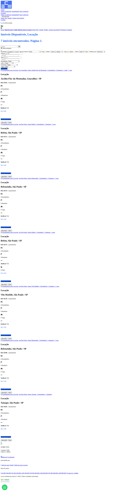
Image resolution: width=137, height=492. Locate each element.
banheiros (3, 65)
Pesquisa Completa (66, 30)
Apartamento (15, 11)
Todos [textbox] (43, 51)
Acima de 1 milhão (72, 473)
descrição (4, 122)
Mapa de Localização (8, 457)
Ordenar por (92, 51)
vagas (2, 66)
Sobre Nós (4, 18)
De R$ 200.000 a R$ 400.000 (39, 473)
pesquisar (4, 68)
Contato (3, 20)
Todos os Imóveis (6, 11)
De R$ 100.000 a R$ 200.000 (20, 473)
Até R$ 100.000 (6, 473)
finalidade (4, 51)
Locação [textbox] (16, 51)
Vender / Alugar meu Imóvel (15, 18)
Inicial (2, 30)
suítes (2, 63)
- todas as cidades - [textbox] (68, 51)
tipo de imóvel (24, 51)
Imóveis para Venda (11, 30)
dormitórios (4, 61)
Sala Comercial (23, 11)
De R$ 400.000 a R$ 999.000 (57, 473)
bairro (77, 51)
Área (2, 57)
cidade (48, 51)
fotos (10, 122)
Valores (3, 53)
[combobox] (16, 52)
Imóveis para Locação (25, 30)
